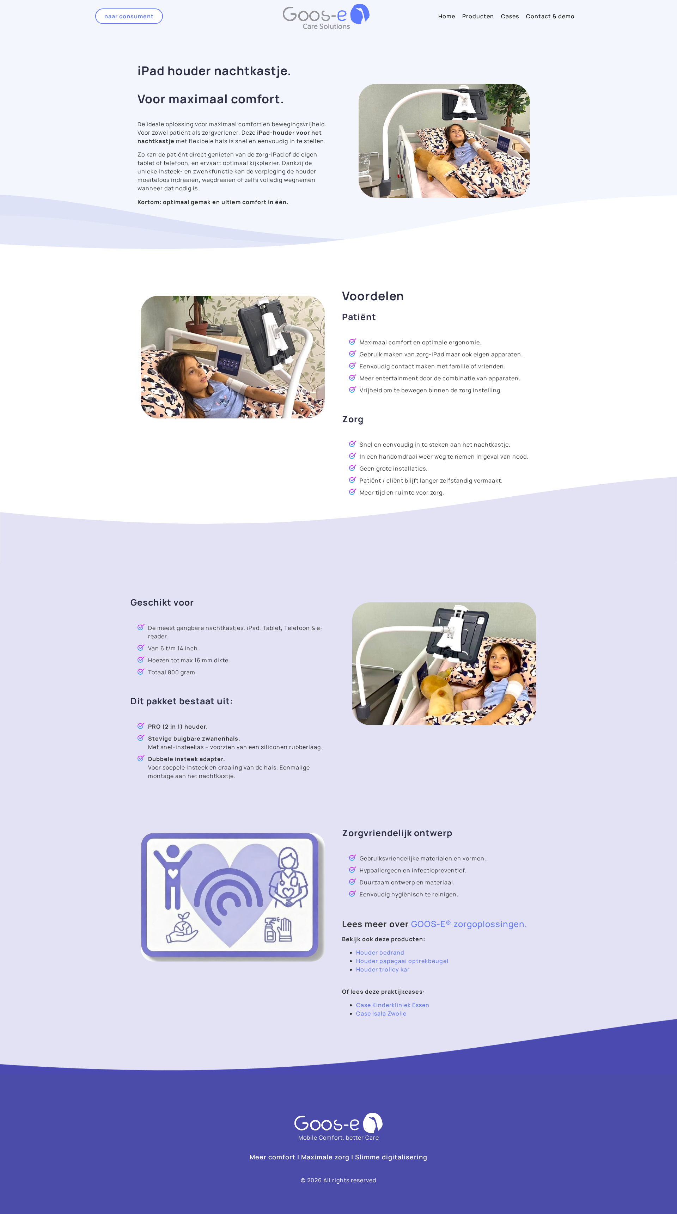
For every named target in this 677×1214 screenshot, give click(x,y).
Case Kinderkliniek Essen (392, 1005)
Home (446, 16)
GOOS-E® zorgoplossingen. (469, 924)
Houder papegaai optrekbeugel (402, 961)
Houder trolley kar (383, 969)
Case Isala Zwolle (381, 1013)
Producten (478, 16)
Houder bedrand (381, 952)
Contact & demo (550, 16)
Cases (510, 16)
